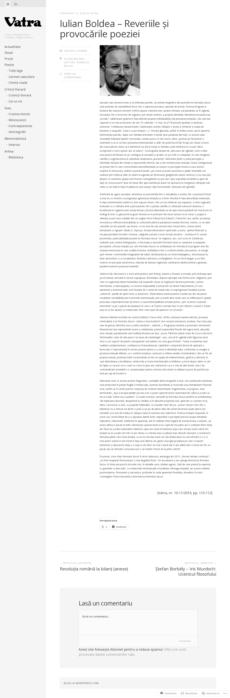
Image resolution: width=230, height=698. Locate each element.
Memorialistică (15, 138)
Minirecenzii (17, 120)
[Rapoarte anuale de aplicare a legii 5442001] (27, 180)
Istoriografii (17, 132)
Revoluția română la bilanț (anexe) (94, 566)
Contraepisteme (20, 126)
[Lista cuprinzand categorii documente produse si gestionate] (9, 199)
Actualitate (13, 47)
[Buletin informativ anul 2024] (9, 190)
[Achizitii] (9, 170)
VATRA (94, 13)
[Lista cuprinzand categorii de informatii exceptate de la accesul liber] (36, 190)
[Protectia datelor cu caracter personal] (18, 180)
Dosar (9, 53)
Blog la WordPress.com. (81, 683)
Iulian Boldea (74, 58)
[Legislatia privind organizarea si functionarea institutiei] (9, 180)
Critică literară (15, 89)
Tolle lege (16, 71)
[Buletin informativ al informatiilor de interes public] (27, 170)
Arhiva (9, 151)
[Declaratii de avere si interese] (36, 170)
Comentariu (184, 641)
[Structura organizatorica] (36, 180)
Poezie (9, 65)
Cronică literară (20, 95)
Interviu (14, 145)
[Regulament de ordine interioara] (27, 199)
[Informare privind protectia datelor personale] (27, 190)
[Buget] (18, 170)
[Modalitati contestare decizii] (18, 199)
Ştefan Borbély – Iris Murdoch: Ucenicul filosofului (185, 569)
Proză (9, 59)
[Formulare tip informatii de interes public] (18, 190)
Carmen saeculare (22, 77)
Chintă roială (18, 83)
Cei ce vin (15, 101)
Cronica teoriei (19, 114)
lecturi (69, 62)
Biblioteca (16, 157)
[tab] (8, 4)
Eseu (8, 108)
